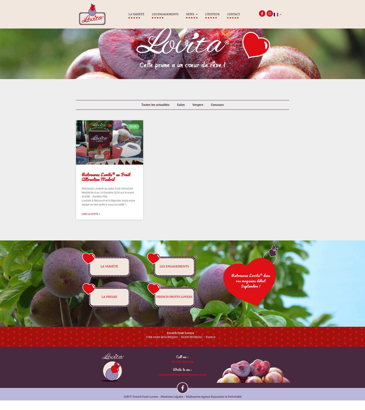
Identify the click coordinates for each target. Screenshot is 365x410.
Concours (217, 105)
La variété (136, 14)
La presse (109, 297)
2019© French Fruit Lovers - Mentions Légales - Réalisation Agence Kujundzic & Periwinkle (183, 396)
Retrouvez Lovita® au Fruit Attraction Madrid (106, 177)
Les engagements (165, 14)
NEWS (190, 14)
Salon (181, 105)
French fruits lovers (174, 297)
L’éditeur (212, 14)
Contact (233, 14)
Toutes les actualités (155, 105)
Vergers (197, 105)
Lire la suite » (91, 214)
